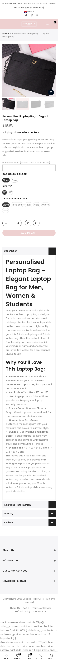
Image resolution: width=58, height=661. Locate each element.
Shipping (7, 132)
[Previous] (7, 70)
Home (5, 33)
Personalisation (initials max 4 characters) (26, 162)
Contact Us (40, 611)
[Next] (51, 70)
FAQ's (26, 608)
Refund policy (22, 611)
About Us (15, 608)
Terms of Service (42, 608)
